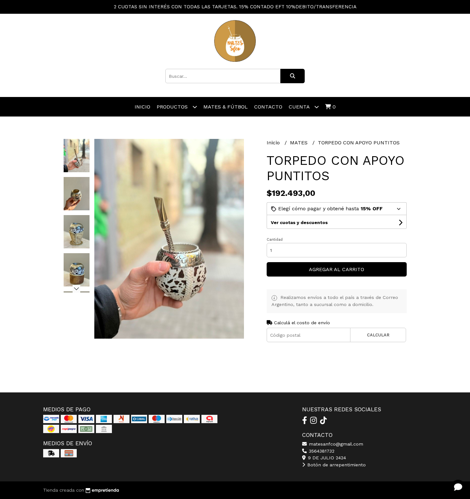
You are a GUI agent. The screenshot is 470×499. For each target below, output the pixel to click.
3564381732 (320, 451)
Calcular (378, 335)
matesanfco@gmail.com (335, 444)
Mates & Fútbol (225, 107)
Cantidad (275, 239)
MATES (299, 143)
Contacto (268, 107)
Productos (173, 107)
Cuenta (300, 107)
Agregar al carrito (336, 269)
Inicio (142, 107)
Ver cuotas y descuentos (299, 222)
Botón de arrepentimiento (336, 464)
